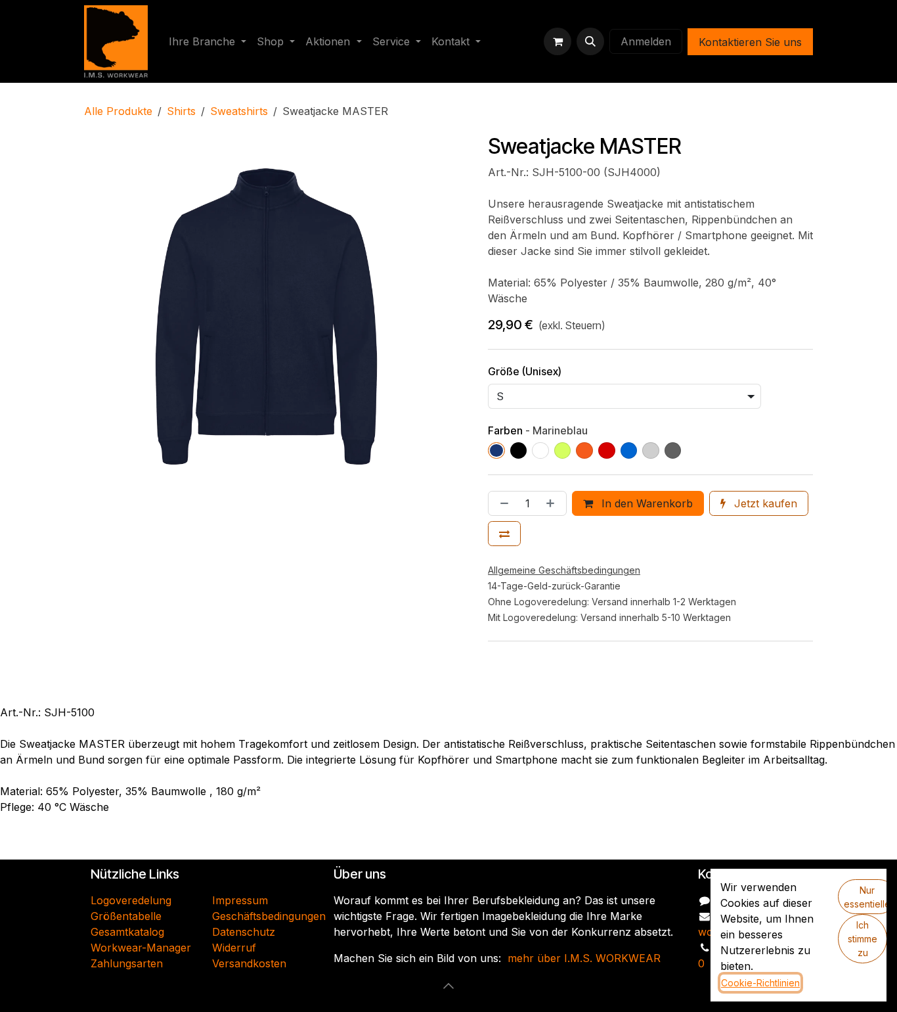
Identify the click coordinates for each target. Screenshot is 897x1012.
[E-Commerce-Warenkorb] (557, 41)
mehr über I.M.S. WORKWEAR (584, 958)
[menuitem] (208, 41)
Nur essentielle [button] (867, 897)
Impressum (240, 900)
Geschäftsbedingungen (269, 916)
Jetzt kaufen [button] (764, 503)
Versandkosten (249, 963)
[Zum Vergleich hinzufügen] (504, 533)
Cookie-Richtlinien (760, 982)
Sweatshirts (239, 111)
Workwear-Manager (141, 947)
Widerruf (234, 947)
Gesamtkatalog (127, 931)
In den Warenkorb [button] (645, 503)
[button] (590, 41)
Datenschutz (243, 931)
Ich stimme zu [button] (862, 938)
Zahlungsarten (127, 963)
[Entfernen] (502, 503)
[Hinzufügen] (553, 503)
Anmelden (646, 41)
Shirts (181, 111)
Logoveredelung (131, 900)
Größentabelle (126, 916)
